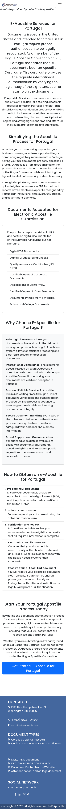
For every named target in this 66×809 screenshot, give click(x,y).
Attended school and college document (36, 771)
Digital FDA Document (25, 759)
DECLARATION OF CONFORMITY (30, 763)
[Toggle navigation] (59, 5)
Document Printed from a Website (33, 767)
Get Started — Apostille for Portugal (33, 668)
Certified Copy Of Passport (28, 739)
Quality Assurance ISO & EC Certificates (36, 743)
